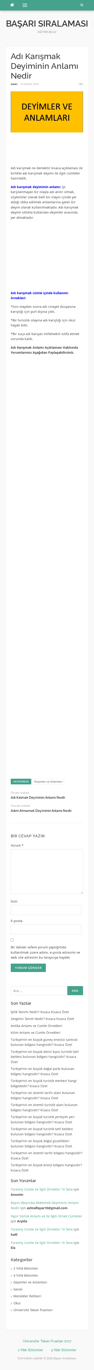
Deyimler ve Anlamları (48, 781)
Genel (17, 1289)
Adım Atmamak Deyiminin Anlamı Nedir (41, 811)
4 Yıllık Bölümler (25, 1275)
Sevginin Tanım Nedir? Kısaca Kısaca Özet (42, 1019)
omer (14, 84)
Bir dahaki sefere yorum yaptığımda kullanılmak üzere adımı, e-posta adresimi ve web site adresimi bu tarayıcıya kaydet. (45, 952)
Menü (22, 5)
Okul (17, 1303)
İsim (14, 901)
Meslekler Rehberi (27, 1296)
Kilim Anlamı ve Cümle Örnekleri (35, 1032)
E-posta (16, 921)
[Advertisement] (47, 151)
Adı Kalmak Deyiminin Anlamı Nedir (38, 797)
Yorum (17, 845)
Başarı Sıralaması (47, 24)
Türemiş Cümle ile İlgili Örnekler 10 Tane (42, 1189)
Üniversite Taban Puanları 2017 (47, 1341)
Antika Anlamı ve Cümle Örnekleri (36, 1026)
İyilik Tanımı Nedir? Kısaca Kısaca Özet (40, 1012)
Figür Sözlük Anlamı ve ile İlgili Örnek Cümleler (46, 1216)
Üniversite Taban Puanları (33, 1310)
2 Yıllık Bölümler (25, 1268)
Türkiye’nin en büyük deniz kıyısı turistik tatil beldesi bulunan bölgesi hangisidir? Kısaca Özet (45, 1056)
